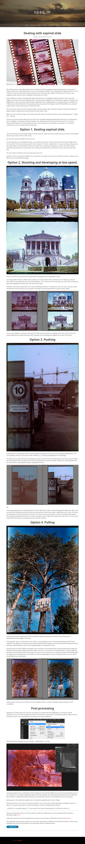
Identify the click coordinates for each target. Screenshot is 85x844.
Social (58, 25)
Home (26, 25)
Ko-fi (18, 815)
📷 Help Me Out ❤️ (12, 826)
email (68, 818)
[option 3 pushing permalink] (5, 339)
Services (51, 25)
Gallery (33, 25)
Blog (39, 25)
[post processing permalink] (5, 708)
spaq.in (42, 12)
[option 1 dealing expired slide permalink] (5, 129)
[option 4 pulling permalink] (5, 522)
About (45, 25)
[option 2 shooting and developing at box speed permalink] (5, 162)
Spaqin (20, 840)
